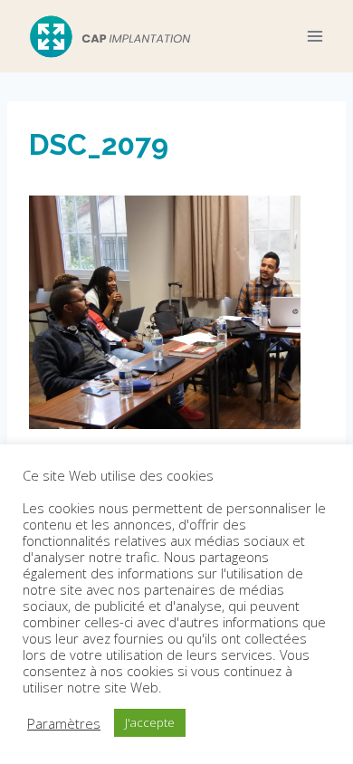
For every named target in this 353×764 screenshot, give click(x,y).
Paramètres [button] (63, 723)
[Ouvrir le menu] (314, 36)
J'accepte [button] (150, 722)
